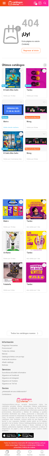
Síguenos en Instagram (10, 378)
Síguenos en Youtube (10, 381)
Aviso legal (14, 445)
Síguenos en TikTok (9, 384)
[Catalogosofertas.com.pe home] (15, 3)
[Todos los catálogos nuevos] (45, 65)
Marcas (4, 354)
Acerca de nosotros (9, 359)
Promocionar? (7, 348)
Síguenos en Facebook (10, 375)
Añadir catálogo (8, 362)
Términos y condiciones (27, 445)
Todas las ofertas (8, 351)
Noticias (5, 365)
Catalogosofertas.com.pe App (13, 357)
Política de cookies (28, 447)
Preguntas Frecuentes (10, 345)
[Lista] (40, 3)
